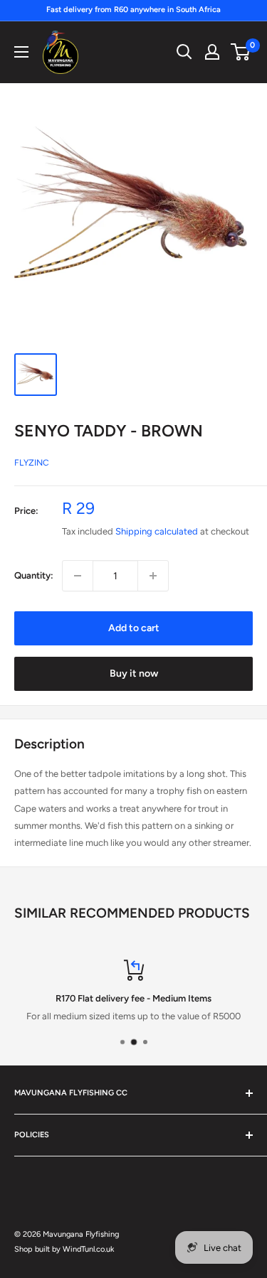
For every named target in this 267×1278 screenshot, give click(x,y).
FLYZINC (31, 463)
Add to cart (133, 628)
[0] (241, 51)
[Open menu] (21, 52)
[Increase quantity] (153, 576)
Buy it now (134, 673)
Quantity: (33, 575)
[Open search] (184, 52)
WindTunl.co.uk (88, 1249)
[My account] (212, 52)
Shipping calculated (156, 531)
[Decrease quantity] (78, 576)
